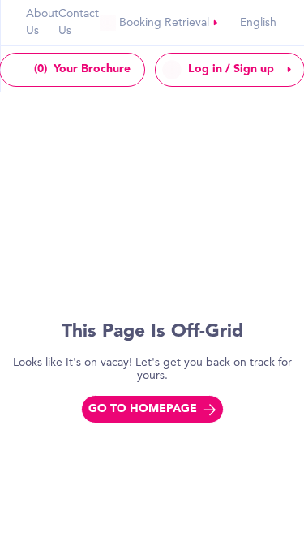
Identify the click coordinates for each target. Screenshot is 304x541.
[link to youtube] (159, 23)
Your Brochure (82, 69)
